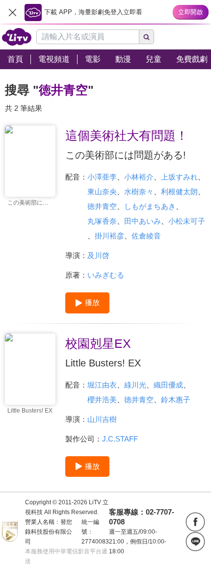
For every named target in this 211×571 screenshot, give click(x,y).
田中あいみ (142, 221)
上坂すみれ (179, 177)
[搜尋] (146, 36)
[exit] (12, 12)
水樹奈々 (139, 191)
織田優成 (168, 385)
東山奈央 (102, 191)
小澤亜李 (102, 177)
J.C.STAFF (120, 439)
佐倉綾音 (146, 236)
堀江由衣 (102, 385)
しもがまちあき (150, 206)
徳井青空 (102, 206)
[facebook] (195, 522)
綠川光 (135, 385)
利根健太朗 (179, 191)
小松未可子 (186, 221)
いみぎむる (105, 275)
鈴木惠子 (175, 399)
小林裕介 (139, 177)
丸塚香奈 (102, 221)
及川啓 (98, 255)
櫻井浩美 (102, 399)
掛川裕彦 (109, 236)
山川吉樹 (102, 419)
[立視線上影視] (16, 37)
